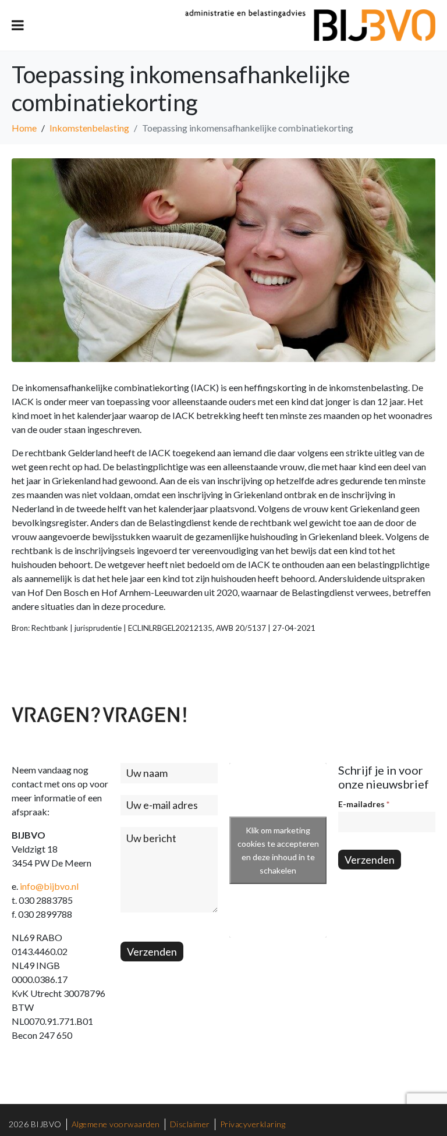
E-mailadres (363, 804)
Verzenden (152, 951)
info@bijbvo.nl (49, 886)
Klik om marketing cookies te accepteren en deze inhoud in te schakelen (278, 850)
